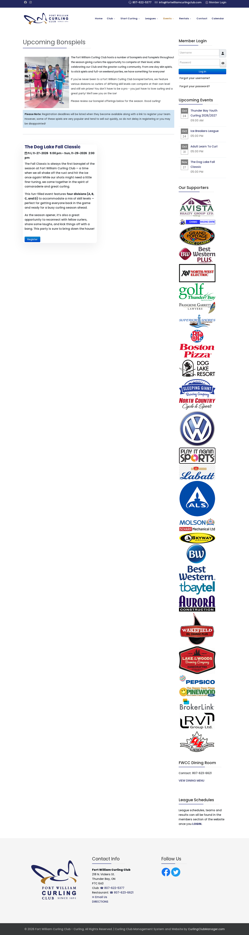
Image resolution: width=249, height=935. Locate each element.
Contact (202, 18)
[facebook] (25, 2)
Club (110, 18)
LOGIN (196, 824)
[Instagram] (30, 2)
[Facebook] (165, 872)
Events (167, 18)
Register (32, 239)
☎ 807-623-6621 (121, 892)
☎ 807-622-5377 (112, 888)
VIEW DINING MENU (192, 780)
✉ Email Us (99, 897)
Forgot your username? (195, 78)
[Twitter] (175, 872)
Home (98, 18)
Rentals (184, 18)
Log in (202, 71)
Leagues (150, 18)
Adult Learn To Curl (203, 146)
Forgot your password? (195, 86)
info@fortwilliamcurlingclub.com (180, 2)
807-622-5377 (142, 2)
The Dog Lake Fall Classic (53, 147)
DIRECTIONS (100, 902)
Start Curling (128, 18)
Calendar (218, 18)
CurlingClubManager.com (206, 929)
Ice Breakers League (204, 131)
